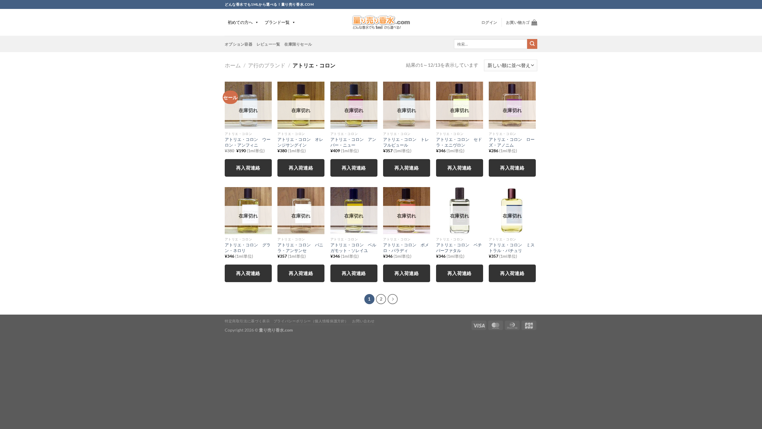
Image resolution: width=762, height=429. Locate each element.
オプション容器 (238, 44)
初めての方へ (240, 22)
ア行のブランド (266, 65)
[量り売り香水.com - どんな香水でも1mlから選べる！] (381, 22)
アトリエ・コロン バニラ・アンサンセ (300, 247)
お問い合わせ (363, 321)
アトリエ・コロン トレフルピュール (406, 142)
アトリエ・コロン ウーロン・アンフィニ (248, 142)
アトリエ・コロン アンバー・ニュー (353, 142)
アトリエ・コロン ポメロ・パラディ (406, 247)
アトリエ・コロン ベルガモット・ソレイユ (353, 247)
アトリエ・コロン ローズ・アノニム (512, 142)
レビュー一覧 (268, 44)
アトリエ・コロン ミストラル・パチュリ (512, 247)
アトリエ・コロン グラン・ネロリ (248, 247)
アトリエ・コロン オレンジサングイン (300, 142)
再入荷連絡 (248, 167)
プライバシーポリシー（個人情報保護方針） (311, 321)
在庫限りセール (298, 44)
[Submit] (532, 44)
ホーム (233, 65)
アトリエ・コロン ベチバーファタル (459, 247)
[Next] (393, 299)
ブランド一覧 (277, 22)
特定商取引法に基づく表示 (247, 321)
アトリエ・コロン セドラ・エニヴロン (459, 142)
